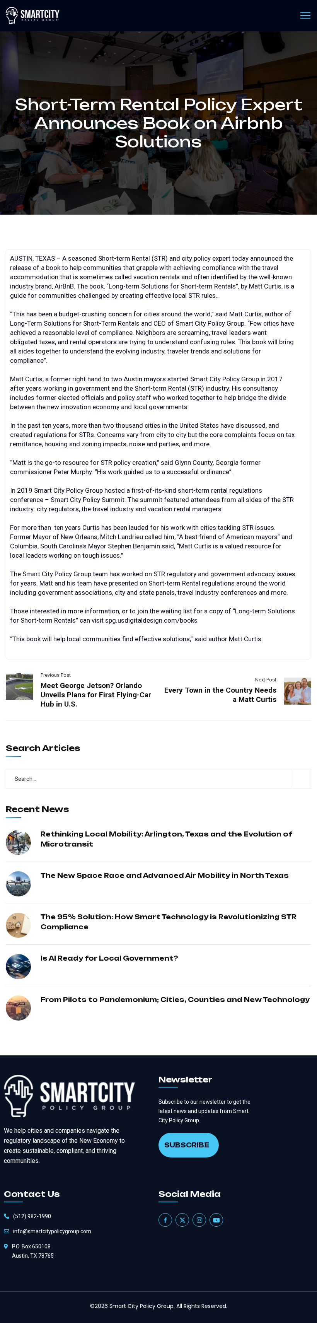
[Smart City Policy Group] (33, 15)
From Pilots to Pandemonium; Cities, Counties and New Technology (175, 1000)
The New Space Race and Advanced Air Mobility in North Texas (165, 875)
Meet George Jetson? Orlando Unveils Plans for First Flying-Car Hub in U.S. (96, 694)
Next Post (265, 680)
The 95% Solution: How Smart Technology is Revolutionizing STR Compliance (169, 922)
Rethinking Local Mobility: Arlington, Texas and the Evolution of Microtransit (166, 839)
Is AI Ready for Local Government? (109, 958)
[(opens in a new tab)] (19, 686)
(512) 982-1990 (32, 1216)
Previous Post (56, 675)
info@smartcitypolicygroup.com (52, 1231)
